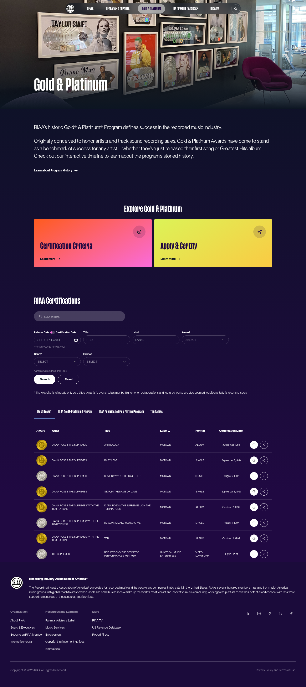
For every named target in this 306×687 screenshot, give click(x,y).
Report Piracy (100, 634)
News (90, 8)
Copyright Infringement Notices (65, 641)
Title (85, 332)
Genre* (38, 354)
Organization (18, 611)
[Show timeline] (254, 445)
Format (87, 354)
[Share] (264, 445)
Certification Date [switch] (66, 332)
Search (45, 379)
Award (186, 332)
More (95, 611)
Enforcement (53, 634)
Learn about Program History (53, 170)
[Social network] (248, 613)
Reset (69, 379)
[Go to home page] (70, 9)
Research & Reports (117, 8)
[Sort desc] (169, 431)
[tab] (44, 413)
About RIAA (17, 620)
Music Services (55, 627)
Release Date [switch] (41, 332)
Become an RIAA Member (26, 634)
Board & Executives (22, 627)
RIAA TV (214, 8)
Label (136, 332)
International (53, 648)
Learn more (47, 258)
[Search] (235, 8)
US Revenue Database (185, 8)
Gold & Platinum (151, 8)
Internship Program (22, 641)
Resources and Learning (61, 611)
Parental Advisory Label (60, 620)
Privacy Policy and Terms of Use (276, 670)
